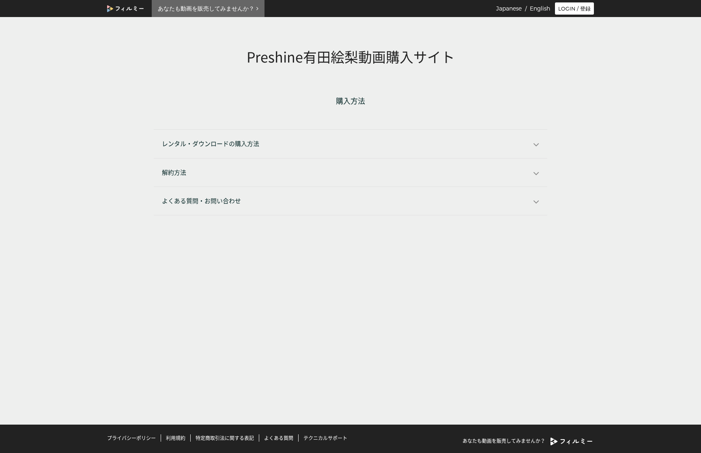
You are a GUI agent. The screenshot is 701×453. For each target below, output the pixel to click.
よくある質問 (278, 438)
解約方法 (174, 172)
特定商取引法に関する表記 (225, 438)
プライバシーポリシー (131, 438)
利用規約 (175, 438)
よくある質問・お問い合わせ (201, 201)
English (540, 8)
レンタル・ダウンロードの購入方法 (210, 144)
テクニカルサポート (325, 438)
